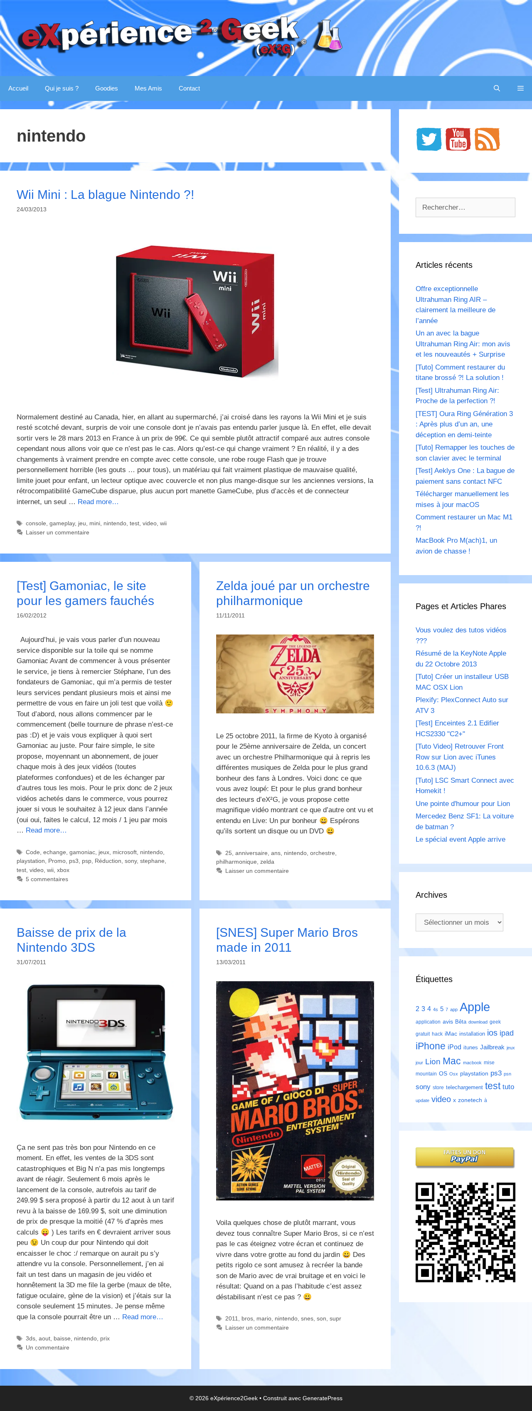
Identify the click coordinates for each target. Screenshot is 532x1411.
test (134, 523)
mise (489, 1063)
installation (472, 1034)
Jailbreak (492, 1047)
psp (86, 860)
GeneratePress (322, 1398)
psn (507, 1073)
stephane (152, 860)
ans (276, 853)
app (454, 1009)
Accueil (18, 88)
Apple (475, 1007)
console (36, 523)
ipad (507, 1033)
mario (263, 1318)
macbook (472, 1062)
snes (307, 1318)
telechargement (464, 1087)
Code (33, 852)
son (321, 1318)
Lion (433, 1061)
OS (443, 1073)
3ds (30, 1338)
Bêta (460, 1022)
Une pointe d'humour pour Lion (463, 804)
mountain (426, 1074)
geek (495, 1022)
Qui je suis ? (62, 88)
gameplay (62, 523)
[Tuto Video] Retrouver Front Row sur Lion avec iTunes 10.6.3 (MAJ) (460, 757)
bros (247, 1318)
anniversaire (251, 853)
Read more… (98, 502)
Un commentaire (47, 1347)
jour (419, 1062)
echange (54, 852)
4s (435, 1009)
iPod (454, 1047)
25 (228, 853)
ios (492, 1032)
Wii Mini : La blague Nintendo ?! (105, 194)
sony (131, 860)
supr (335, 1318)
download (478, 1021)
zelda (267, 861)
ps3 (74, 860)
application (428, 1022)
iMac (451, 1033)
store (438, 1087)
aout (44, 1338)
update (422, 1100)
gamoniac (82, 852)
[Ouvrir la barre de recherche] (497, 88)
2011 (231, 1318)
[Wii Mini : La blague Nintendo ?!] (195, 392)
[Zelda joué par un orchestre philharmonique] (295, 711)
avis (448, 1021)
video (150, 523)
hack (437, 1034)
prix (105, 1338)
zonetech (470, 1100)
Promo (57, 860)
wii (163, 523)
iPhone (431, 1046)
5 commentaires (47, 879)
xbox (63, 870)
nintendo (114, 523)
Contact (189, 88)
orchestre (322, 853)
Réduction (108, 860)
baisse (62, 1338)
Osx (453, 1073)
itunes (470, 1047)
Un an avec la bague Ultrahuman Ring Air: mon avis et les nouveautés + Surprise (463, 343)
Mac (452, 1061)
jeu (82, 523)
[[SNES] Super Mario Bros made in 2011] (295, 1198)
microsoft (125, 852)
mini (94, 523)
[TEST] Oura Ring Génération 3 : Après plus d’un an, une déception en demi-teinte (464, 424)
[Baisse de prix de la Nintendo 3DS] (96, 1123)
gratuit (423, 1034)
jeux (104, 852)
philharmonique (236, 861)
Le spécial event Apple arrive (460, 839)
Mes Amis (148, 88)
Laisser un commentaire (57, 532)
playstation (31, 860)
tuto (508, 1087)
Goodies (106, 88)
